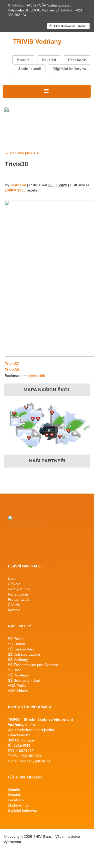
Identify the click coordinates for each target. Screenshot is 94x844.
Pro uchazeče (19, 599)
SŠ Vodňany (18, 659)
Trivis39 (12, 370)
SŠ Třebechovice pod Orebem (33, 665)
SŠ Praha (16, 639)
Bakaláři (49, 60)
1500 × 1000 (15, 190)
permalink (37, 376)
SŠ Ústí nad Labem (24, 654)
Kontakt (14, 610)
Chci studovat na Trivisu (69, 26)
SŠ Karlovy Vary (21, 649)
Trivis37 (12, 363)
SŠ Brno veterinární (24, 680)
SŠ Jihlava (16, 644)
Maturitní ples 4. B (22, 153)
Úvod (12, 579)
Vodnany (18, 185)
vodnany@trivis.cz (35, 761)
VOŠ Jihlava (18, 691)
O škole (14, 584)
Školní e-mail (29, 69)
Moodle (23, 60)
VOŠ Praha (17, 685)
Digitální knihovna (69, 69)
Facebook (77, 60)
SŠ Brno (14, 670)
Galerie (14, 605)
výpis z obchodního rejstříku (31, 730)
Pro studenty (18, 594)
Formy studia (19, 589)
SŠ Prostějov (18, 675)
